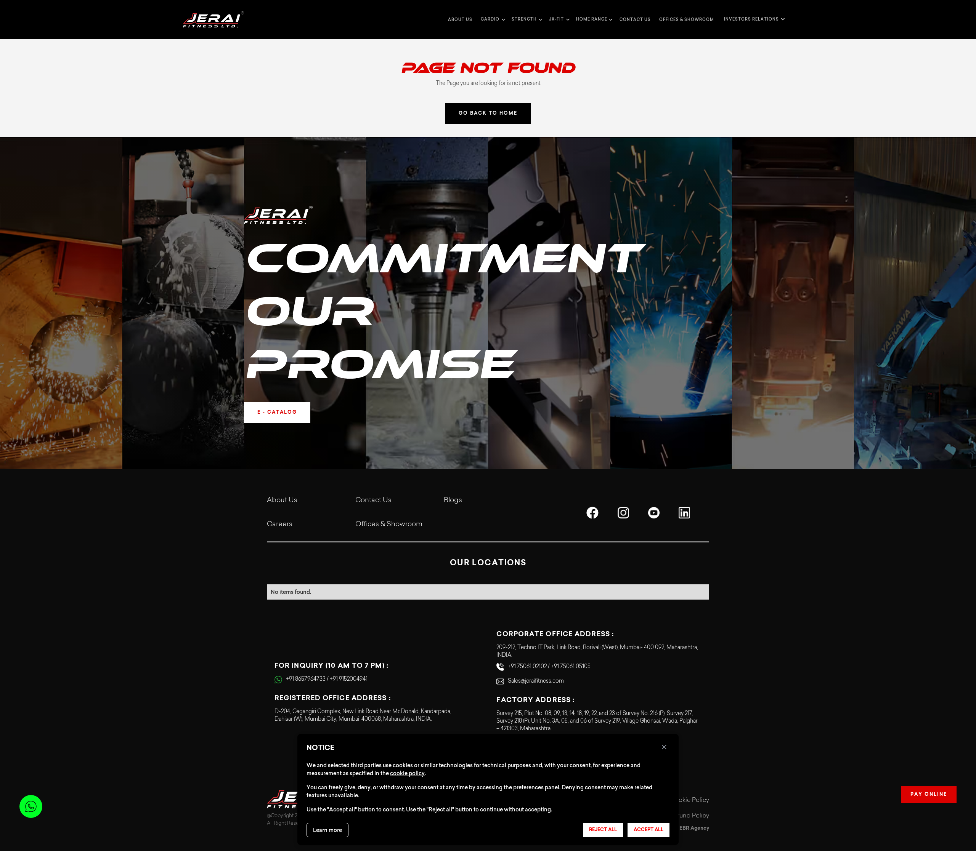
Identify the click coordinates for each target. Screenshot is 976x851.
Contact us (635, 19)
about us (460, 19)
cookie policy (407, 773)
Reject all (603, 830)
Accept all (648, 830)
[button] (492, 19)
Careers (279, 524)
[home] (213, 19)
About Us (282, 500)
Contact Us (373, 500)
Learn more (327, 830)
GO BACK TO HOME (488, 113)
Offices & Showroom (686, 19)
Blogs (453, 500)
